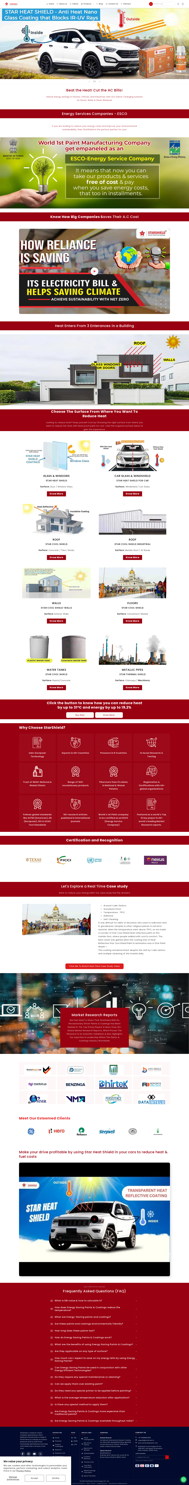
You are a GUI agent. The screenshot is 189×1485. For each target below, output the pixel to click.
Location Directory (87, 1458)
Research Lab (60, 1453)
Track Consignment (89, 1439)
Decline (55, 1478)
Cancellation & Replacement (118, 1483)
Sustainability (89, 1453)
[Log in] (178, 4)
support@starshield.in (146, 1440)
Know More (109, 715)
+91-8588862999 (144, 1438)
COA (75, 1444)
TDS (75, 1438)
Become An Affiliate (88, 1449)
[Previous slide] (89, 81)
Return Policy (91, 1483)
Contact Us (113, 4)
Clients (75, 4)
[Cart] (183, 4)
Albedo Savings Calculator (90, 1471)
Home (51, 4)
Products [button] (87, 4)
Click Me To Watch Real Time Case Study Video (94, 966)
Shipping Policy (102, 1483)
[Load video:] (94, 1219)
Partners (127, 4)
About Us (58, 1450)
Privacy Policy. (23, 1470)
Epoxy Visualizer (90, 1476)
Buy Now (80, 715)
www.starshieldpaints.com (148, 1443)
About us (63, 4)
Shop (101, 4)
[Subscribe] (167, 1457)
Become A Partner (87, 1444)
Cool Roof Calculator (88, 1466)
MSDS (76, 1441)
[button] (94, 1300)
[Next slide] (99, 81)
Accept (34, 1478)
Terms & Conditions (79, 1483)
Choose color (89, 1462)
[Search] (151, 4)
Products (58, 1441)
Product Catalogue (59, 1445)
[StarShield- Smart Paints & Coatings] (16, 4)
